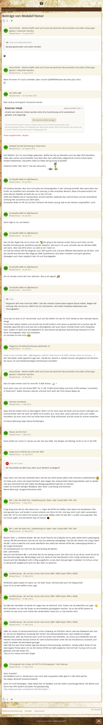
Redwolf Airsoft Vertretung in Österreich (27, 146)
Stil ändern (96, 709)
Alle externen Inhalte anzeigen (44, 120)
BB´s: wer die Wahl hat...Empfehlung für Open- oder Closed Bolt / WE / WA (43, 500)
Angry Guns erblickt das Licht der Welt (26, 451)
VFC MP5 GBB (15, 93)
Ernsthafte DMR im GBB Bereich (23, 179)
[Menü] (99, 3)
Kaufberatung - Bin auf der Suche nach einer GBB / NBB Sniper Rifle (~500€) (43, 573)
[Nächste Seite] (11, 21)
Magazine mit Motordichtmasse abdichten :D (29, 346)
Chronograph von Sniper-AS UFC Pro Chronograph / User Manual (38, 664)
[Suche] (86, 3)
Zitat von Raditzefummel (21, 42)
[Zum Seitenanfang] (99, 721)
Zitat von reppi (16, 463)
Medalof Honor (15, 33)
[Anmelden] (92, 3)
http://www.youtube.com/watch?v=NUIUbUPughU (26, 689)
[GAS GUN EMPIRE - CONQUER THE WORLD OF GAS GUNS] (41, 3)
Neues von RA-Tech (18, 432)
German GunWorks (17, 401)
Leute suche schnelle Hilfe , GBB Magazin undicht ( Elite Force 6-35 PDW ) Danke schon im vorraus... (48, 355)
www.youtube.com (72, 108)
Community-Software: (51, 721)
